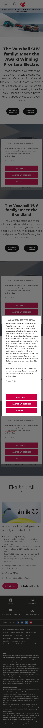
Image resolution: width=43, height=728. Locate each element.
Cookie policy (13, 373)
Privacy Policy (11, 381)
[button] (21, 404)
